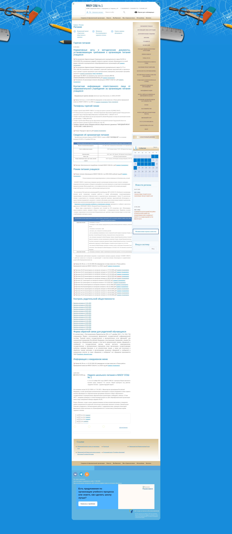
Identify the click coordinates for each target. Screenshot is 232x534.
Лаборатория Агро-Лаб (146, 125)
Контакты (148, 18)
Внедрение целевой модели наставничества (146, 100)
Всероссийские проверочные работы (146, 113)
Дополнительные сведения (146, 33)
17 (135, 167)
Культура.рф (106, 446)
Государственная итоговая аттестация (146, 49)
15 (153, 164)
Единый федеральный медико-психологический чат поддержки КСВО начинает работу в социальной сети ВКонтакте (145, 215)
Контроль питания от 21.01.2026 (82, 321)
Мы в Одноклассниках (129, 18)
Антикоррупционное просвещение (146, 86)
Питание (81, 25)
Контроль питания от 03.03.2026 (82, 325)
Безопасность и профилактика (146, 71)
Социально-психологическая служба (146, 80)
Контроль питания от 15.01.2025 (82, 303)
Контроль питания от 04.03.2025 (82, 307)
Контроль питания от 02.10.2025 (82, 315)
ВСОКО (146, 105)
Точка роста (146, 58)
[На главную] (87, 12)
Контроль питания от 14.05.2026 (82, 329)
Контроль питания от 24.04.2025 (82, 309)
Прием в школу (146, 54)
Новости (108, 18)
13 (145, 164)
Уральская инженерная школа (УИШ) (146, 62)
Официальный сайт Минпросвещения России (139, 446)
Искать (124, 12)
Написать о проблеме (88, 504)
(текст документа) (97, 73)
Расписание (146, 45)
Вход (153, 248)
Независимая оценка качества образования (146, 75)
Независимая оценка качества (145, 231)
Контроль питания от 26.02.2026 (82, 323)
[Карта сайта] (90, 12)
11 (138, 164)
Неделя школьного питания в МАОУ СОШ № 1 (108, 376)
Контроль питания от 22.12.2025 (82, 319)
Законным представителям (146, 67)
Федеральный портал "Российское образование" (114, 452)
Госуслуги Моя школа (146, 121)
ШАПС (146, 129)
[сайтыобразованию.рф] (157, 4)
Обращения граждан (146, 26)
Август (155, 147)
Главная (75, 25)
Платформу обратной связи (84, 354)
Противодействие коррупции (146, 30)
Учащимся (146, 41)
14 (149, 164)
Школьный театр (146, 117)
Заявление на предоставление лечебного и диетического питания (92, 204)
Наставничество (146, 108)
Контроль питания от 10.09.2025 (82, 313)
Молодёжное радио (146, 90)
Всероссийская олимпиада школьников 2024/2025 (146, 95)
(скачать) (122, 63)
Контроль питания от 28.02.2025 (82, 305)
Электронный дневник (147, 137)
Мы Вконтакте (117, 18)
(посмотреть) (77, 65)
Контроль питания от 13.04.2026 (82, 327)
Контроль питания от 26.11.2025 (82, 317)
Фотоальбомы (140, 18)
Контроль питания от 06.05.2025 (82, 311)
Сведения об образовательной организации (93, 18)
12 (142, 164)
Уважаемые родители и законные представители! (143, 195)
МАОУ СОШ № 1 (94, 6)
